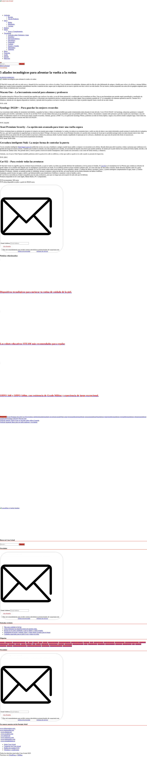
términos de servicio (42, 251)
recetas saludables (110, 644)
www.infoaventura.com (7, 728)
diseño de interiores (109, 642)
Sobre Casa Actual (10, 744)
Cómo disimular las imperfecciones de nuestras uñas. (20, 629)
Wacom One (22, 418)
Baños (10, 22)
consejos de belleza (53, 642)
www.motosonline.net (7, 730)
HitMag (19, 755)
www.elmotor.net (6, 732)
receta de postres (53, 644)
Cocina (40, 642)
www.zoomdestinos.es (8, 741)
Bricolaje (35, 642)
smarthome (74, 417)
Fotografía (11, 42)
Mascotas (7, 58)
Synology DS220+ (13, 418)
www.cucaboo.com (7, 734)
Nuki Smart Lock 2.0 (24, 147)
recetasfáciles (101, 644)
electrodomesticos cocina (132, 642)
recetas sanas (118, 644)
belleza (31, 642)
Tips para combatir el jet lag (12, 627)
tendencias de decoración (20, 646)
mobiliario (29, 644)
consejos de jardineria (65, 642)
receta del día (44, 644)
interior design (4, 644)
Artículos (7, 15)
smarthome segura (83, 417)
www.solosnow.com (7, 737)
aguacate (2, 642)
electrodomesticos (120, 642)
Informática (11, 48)
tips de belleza (46, 646)
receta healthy (68, 644)
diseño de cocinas (98, 642)
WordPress (12, 755)
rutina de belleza (127, 644)
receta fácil (61, 644)
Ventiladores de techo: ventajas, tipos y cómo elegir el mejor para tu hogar (27, 632)
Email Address (5, 243)
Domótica (11, 37)
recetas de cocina (92, 644)
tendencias (9, 646)
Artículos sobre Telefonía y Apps (18, 35)
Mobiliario (11, 24)
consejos (45, 642)
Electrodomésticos (14, 39)
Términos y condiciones (11, 750)
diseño (91, 642)
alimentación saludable (19, 642)
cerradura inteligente (33, 417)
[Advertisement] (36, 7)
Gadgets (10, 44)
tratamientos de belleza (56, 646)
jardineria (17, 644)
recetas (86, 644)
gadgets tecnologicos (51, 417)
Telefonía (11, 49)
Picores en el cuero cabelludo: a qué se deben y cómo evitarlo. (23, 630)
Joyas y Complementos (15, 31)
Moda (6, 30)
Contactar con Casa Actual (12, 746)
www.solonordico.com (8, 739)
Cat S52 (103, 166)
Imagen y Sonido (13, 46)
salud (133, 644)
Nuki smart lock (66, 417)
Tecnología (7, 33)
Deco (5, 21)
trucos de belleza (67, 646)
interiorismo (11, 644)
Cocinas (10, 26)
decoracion (86, 642)
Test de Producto (13, 19)
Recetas (10, 17)
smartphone (92, 417)
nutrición (38, 644)
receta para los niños (78, 644)
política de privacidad (24, 251)
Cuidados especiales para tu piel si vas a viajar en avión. (21, 634)
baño (27, 642)
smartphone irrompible (119, 417)
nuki (59, 417)
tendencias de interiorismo (34, 646)
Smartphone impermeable (104, 417)
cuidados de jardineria (77, 642)
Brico (6, 51)
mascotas (23, 644)
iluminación (142, 642)
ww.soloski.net (5, 735)
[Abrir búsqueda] (1, 62)
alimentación (8, 642)
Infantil (6, 57)
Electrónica (11, 40)
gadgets (42, 417)
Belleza (6, 28)
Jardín (6, 55)
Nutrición (7, 53)
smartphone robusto (133, 417)
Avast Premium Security (14, 417)
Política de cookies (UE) (11, 748)
